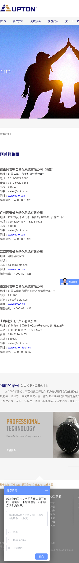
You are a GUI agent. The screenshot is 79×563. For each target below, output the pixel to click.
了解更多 (11, 450)
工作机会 (15, 484)
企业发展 (48, 484)
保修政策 (37, 484)
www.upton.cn (16, 195)
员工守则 (26, 484)
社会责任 (4, 484)
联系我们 (5, 134)
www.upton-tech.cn (19, 347)
